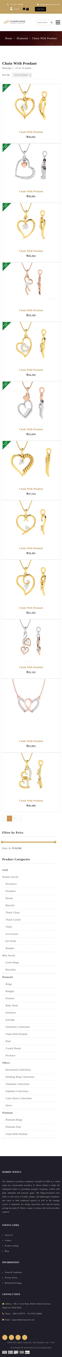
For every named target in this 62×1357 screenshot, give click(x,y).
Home (8, 38)
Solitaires (9, 1012)
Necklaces (9, 884)
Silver (7, 1105)
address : (9, 1304)
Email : (8, 1320)
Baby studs (10, 1005)
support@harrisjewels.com (23, 1320)
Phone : (8, 1314)
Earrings (8, 1019)
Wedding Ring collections (18, 1077)
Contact (8, 1240)
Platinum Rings (12, 1119)
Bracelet (8, 905)
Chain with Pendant (14, 1134)
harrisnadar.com (41, 1342)
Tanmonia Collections (15, 1084)
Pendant (8, 998)
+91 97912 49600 (34, 1314)
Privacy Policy (11, 1278)
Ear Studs (9, 941)
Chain (7, 926)
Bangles (8, 948)
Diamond (22, 38)
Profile (16, 9)
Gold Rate (40, 9)
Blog (7, 1251)
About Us (9, 1235)
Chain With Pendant (44, 38)
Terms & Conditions (13, 1272)
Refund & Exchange (13, 1283)
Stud (6, 1041)
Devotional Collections (16, 1069)
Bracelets (9, 969)
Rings (7, 984)
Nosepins (9, 891)
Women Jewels (10, 877)
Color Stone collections (17, 1098)
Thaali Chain (11, 912)
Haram (7, 898)
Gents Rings (10, 962)
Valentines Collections (16, 1027)
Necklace (9, 1055)
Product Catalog (12, 1246)
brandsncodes (45, 1348)
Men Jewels (8, 955)
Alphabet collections (15, 1091)
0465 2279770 (19, 1314)
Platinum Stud (11, 1127)
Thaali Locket (11, 919)
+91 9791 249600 (16, 4)
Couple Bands (11, 1048)
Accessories (10, 934)
